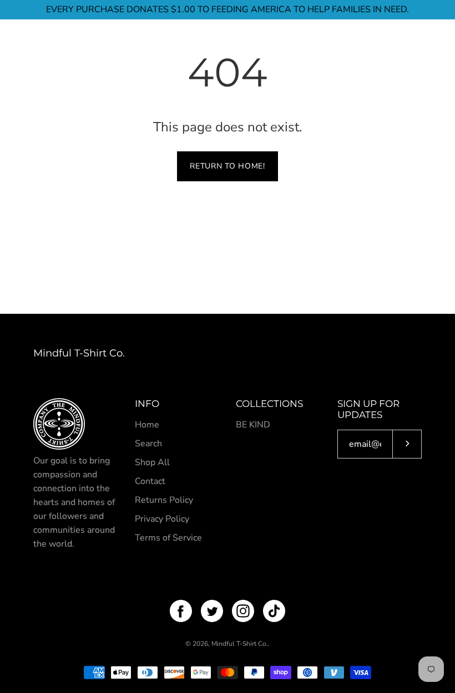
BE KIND (253, 425)
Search (148, 443)
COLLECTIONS (269, 403)
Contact (150, 481)
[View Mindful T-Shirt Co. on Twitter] (212, 611)
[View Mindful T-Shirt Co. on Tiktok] (274, 611)
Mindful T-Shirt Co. (79, 353)
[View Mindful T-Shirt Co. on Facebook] (181, 611)
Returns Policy (164, 500)
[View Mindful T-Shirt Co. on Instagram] (243, 611)
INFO (147, 403)
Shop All (152, 462)
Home (147, 425)
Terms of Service (168, 538)
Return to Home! (227, 166)
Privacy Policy (162, 519)
